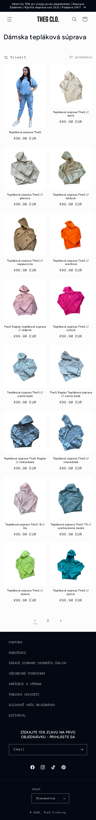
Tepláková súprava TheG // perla (71, 114)
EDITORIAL (17, 715)
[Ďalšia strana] (61, 621)
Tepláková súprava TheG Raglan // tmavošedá (25, 460)
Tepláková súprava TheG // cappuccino (25, 262)
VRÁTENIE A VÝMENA (25, 684)
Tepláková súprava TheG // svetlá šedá (25, 394)
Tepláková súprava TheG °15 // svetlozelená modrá (71, 526)
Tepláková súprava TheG (25, 132)
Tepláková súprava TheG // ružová (71, 328)
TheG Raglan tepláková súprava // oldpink (25, 328)
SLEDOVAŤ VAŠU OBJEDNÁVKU (32, 705)
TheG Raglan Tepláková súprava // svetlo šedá (71, 394)
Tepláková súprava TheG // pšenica (25, 196)
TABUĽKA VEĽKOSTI (24, 694)
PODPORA (15, 642)
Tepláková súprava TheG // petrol (71, 592)
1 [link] (35, 620)
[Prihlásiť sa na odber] (82, 749)
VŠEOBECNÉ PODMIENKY (27, 673)
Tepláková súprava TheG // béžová (71, 196)
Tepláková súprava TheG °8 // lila (25, 526)
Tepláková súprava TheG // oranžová (71, 262)
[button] (9, 19)
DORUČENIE (17, 653)
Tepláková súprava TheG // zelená (25, 592)
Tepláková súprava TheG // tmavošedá (71, 460)
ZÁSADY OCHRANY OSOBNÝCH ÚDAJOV (38, 663)
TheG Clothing (55, 812)
